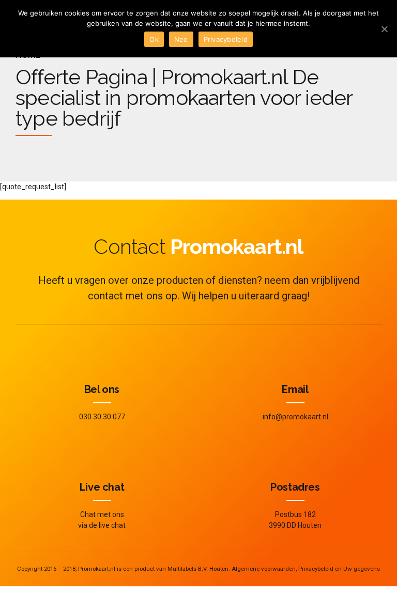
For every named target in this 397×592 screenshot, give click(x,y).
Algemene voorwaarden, (264, 568)
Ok (154, 39)
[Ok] (384, 29)
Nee (181, 39)
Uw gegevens (361, 568)
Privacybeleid (315, 568)
